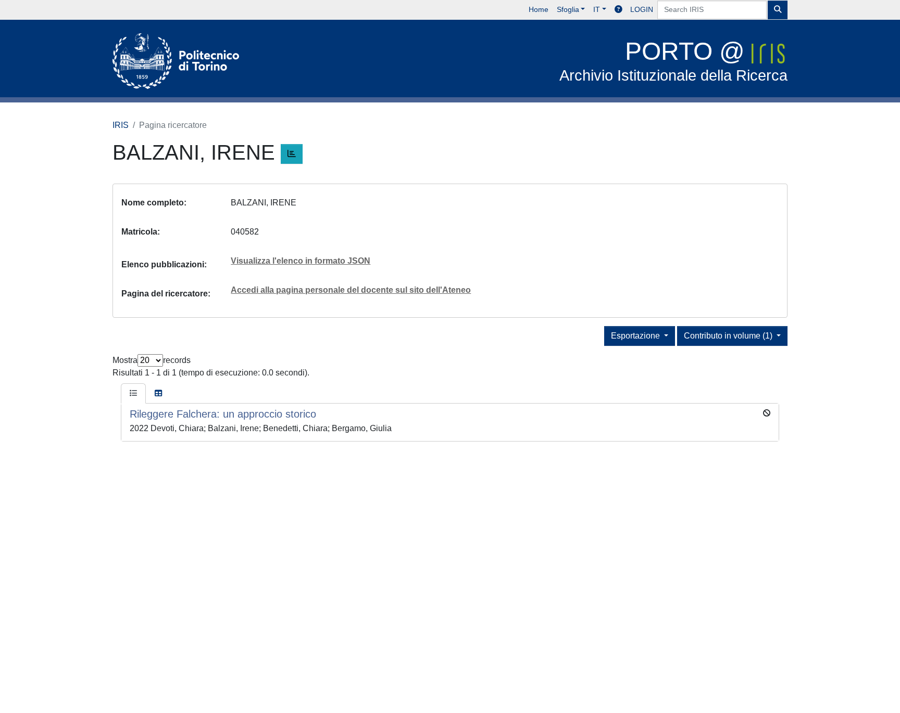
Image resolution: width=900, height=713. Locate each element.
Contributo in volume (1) (729, 335)
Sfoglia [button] (568, 9)
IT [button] (596, 9)
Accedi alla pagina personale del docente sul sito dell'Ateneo (351, 290)
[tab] (133, 393)
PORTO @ (673, 60)
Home (538, 9)
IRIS (121, 125)
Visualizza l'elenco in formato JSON (300, 260)
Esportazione (636, 335)
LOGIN (641, 9)
